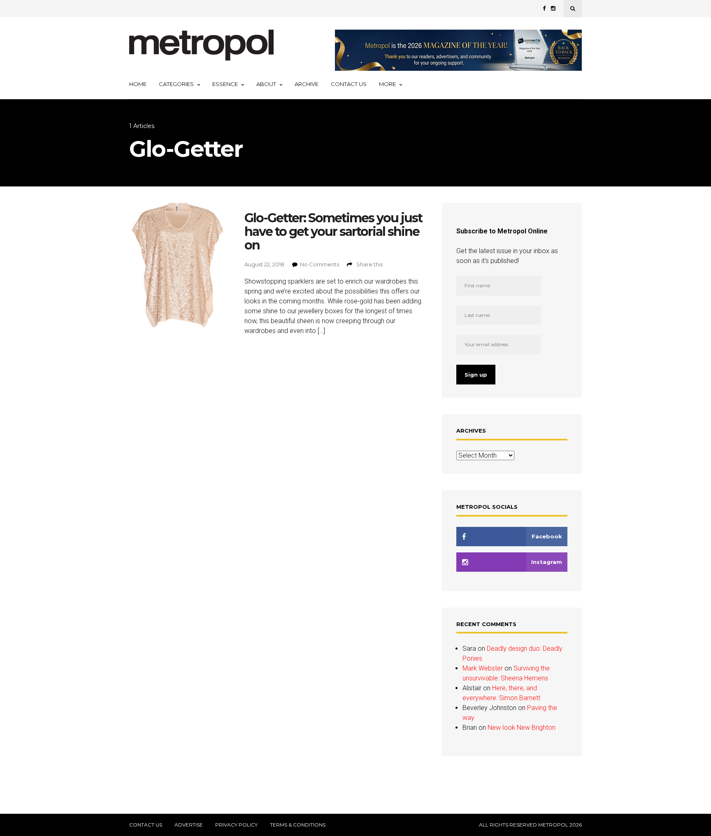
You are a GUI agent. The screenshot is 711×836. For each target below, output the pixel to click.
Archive (306, 84)
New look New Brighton (521, 727)
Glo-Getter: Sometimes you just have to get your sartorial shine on (333, 231)
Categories (176, 84)
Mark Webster (482, 668)
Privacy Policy (236, 824)
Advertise (188, 824)
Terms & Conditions (297, 824)
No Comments (319, 264)
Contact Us (349, 84)
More (387, 84)
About (266, 84)
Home (137, 84)
